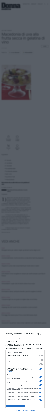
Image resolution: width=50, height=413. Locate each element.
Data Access (25, 410)
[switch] (41, 355)
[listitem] (25, 352)
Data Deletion (17, 410)
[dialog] (25, 370)
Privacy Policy (32, 410)
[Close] (47, 330)
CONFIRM (15, 405)
